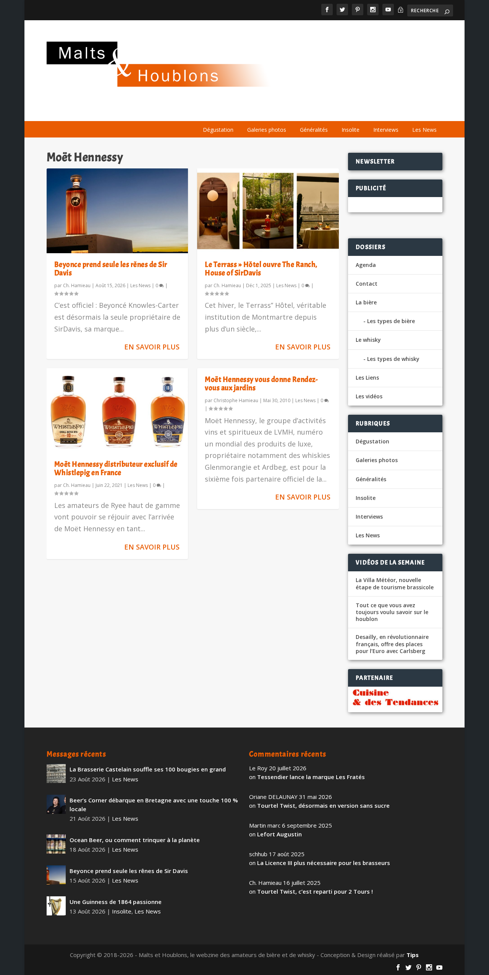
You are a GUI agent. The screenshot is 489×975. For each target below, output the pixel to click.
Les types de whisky (393, 358)
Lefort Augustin (279, 834)
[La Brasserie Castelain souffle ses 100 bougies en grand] (56, 773)
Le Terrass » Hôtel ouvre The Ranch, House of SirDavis (261, 269)
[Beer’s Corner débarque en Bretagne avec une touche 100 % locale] (56, 804)
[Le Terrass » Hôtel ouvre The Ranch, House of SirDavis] (268, 210)
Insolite (350, 129)
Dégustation (218, 129)
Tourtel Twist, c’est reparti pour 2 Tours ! (315, 891)
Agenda (331, 111)
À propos (205, 111)
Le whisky (286, 111)
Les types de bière (391, 321)
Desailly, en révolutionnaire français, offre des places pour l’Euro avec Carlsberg (392, 644)
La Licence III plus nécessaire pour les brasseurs (323, 863)
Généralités (314, 129)
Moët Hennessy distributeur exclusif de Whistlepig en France (116, 468)
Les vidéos (369, 111)
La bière (242, 111)
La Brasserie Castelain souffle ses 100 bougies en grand (148, 769)
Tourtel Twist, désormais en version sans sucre (323, 805)
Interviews (385, 129)
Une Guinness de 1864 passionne (116, 901)
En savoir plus (152, 346)
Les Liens (407, 111)
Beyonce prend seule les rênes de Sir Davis (110, 269)
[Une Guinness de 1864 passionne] (56, 905)
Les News (424, 129)
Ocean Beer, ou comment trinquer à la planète (135, 840)
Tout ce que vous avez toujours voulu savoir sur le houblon (392, 612)
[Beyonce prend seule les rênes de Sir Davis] (117, 210)
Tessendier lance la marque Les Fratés (311, 777)
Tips (412, 955)
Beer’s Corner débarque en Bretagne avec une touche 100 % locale (154, 804)
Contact (366, 283)
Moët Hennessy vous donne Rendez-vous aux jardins (261, 384)
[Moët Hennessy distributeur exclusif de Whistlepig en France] (117, 410)
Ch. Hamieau (77, 285)
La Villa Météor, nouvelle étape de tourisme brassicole (395, 583)
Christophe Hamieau (236, 400)
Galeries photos (266, 129)
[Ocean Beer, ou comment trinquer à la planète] (56, 844)
